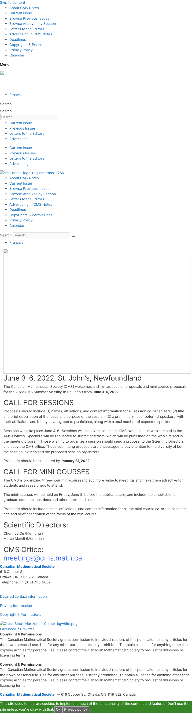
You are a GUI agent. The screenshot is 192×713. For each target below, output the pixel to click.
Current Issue (20, 13)
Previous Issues (22, 128)
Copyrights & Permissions (30, 44)
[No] (91, 710)
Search (6, 104)
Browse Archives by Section (32, 23)
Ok (58, 709)
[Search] (73, 236)
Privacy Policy (21, 50)
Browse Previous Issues (29, 18)
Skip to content (12, 2)
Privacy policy (75, 709)
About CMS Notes (24, 8)
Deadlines (17, 39)
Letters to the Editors (26, 29)
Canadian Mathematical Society (27, 566)
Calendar (16, 55)
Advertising (19, 139)
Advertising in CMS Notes (30, 34)
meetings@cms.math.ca (43, 558)
